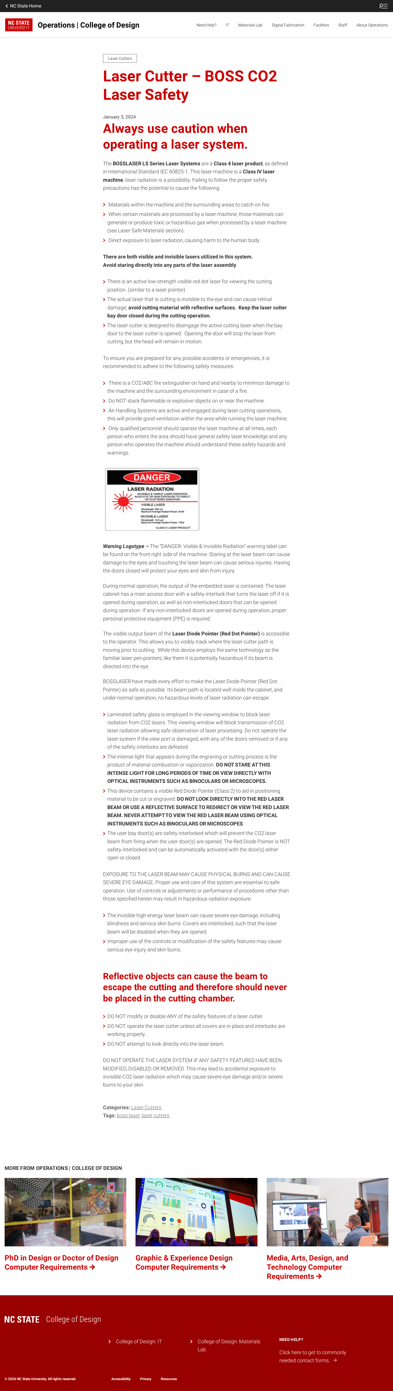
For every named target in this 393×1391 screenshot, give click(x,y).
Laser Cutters (146, 1107)
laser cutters (155, 1115)
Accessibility (121, 1379)
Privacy (145, 1379)
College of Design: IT (139, 1341)
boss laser (128, 1115)
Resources (169, 1379)
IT (227, 25)
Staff (342, 25)
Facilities (321, 25)
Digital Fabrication (288, 25)
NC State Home (25, 6)
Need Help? (206, 25)
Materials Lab (250, 25)
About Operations (372, 25)
